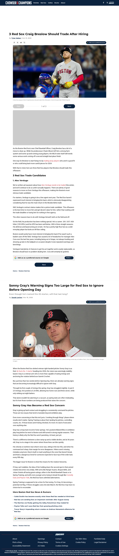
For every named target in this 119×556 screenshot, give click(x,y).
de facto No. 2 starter (24, 371)
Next (69, 106)
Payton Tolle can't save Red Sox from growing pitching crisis (38, 506)
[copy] (24, 42)
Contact (58, 539)
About (63, 3)
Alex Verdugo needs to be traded (53, 185)
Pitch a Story (17, 542)
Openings (41, 539)
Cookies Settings (62, 546)
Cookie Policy (81, 542)
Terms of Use (60, 542)
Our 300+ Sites (81, 539)
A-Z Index (41, 546)
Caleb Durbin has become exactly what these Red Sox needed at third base (44, 496)
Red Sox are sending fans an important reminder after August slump (41, 500)
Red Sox (43, 3)
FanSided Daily (99, 539)
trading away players (51, 161)
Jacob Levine (17, 297)
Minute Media (13, 550)
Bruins (56, 3)
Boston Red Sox (24, 271)
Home (15, 271)
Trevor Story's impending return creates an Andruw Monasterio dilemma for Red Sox (44, 510)
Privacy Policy (43, 542)
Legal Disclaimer (100, 542)
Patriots (36, 3)
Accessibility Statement (21, 546)
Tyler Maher (16, 38)
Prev (18, 106)
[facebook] (103, 2)
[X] (107, 2)
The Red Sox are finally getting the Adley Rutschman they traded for (41, 503)
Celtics (50, 3)
